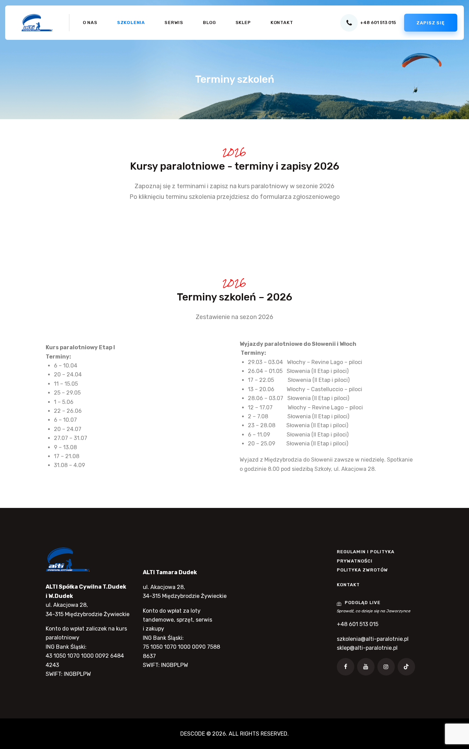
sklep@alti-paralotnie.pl (367, 648)
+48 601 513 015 (357, 624)
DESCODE (192, 733)
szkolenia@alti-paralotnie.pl (373, 639)
